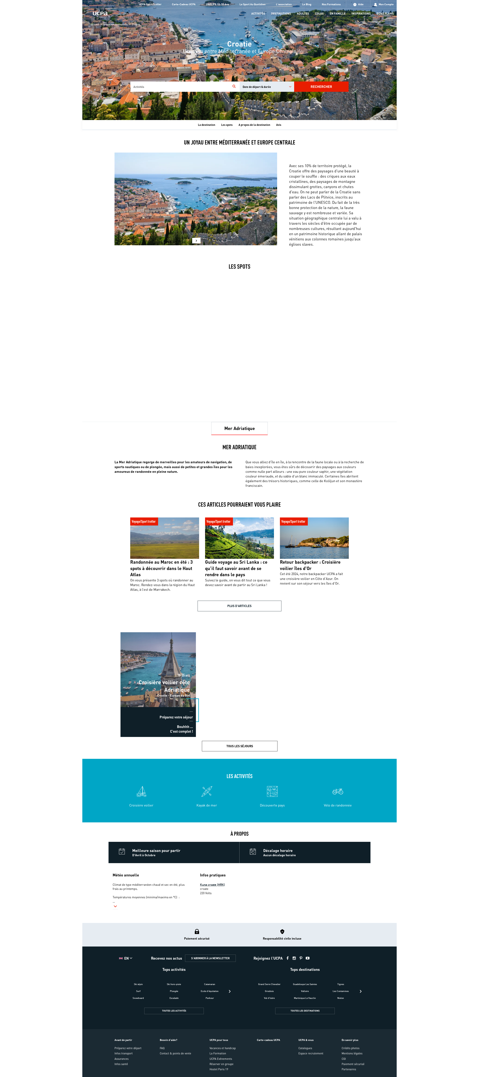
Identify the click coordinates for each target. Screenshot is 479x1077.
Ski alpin (138, 984)
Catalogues (305, 1048)
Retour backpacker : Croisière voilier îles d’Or (307, 516)
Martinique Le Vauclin (305, 998)
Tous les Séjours (239, 746)
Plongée (174, 991)
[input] (179, 87)
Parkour (210, 998)
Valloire (305, 991)
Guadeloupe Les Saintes (305, 984)
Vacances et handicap (223, 1048)
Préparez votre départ (128, 1048)
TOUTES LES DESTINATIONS (305, 1010)
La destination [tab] (206, 124)
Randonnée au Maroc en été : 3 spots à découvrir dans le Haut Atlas (164, 518)
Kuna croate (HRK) (212, 885)
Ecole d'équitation (210, 991)
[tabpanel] (239, 628)
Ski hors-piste (174, 984)
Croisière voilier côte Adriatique (158, 631)
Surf (138, 991)
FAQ (162, 1048)
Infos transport (124, 1053)
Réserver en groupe (222, 1064)
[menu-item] (258, 14)
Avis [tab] (278, 124)
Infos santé (121, 1064)
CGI (344, 1058)
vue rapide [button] (138, 642)
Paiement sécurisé (353, 1064)
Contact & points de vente (175, 1053)
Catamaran (209, 984)
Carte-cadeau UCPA (268, 1039)
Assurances (122, 1058)
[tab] (239, 428)
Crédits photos (350, 1048)
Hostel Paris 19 (219, 1069)
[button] (196, 240)
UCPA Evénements (221, 1058)
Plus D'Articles (239, 606)
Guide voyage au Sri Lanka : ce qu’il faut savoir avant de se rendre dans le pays (238, 518)
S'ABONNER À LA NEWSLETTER (210, 958)
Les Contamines (341, 991)
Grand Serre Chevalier (269, 984)
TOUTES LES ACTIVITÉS (174, 1010)
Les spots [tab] (227, 124)
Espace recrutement (310, 1053)
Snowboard (138, 998)
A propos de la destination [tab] (254, 124)
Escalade (174, 998)
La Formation (218, 1053)
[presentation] (230, 991)
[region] (239, 60)
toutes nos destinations (115, 24)
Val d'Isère (269, 998)
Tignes (340, 984)
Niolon (340, 998)
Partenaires (349, 1069)
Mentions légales (352, 1053)
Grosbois (269, 991)
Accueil (95, 24)
